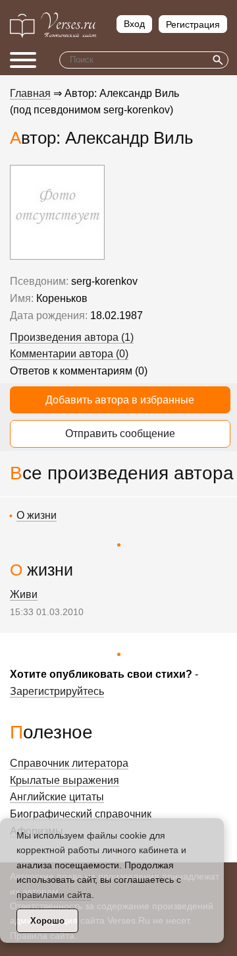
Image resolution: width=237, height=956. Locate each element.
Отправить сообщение (120, 433)
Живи (24, 594)
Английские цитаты (57, 796)
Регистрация (193, 24)
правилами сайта (54, 894)
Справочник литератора (69, 763)
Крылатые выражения (64, 780)
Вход (134, 23)
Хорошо (47, 921)
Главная (30, 93)
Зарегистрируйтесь (57, 691)
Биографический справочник (80, 814)
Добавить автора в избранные (119, 399)
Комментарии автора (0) (69, 353)
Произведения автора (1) (72, 337)
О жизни (36, 515)
